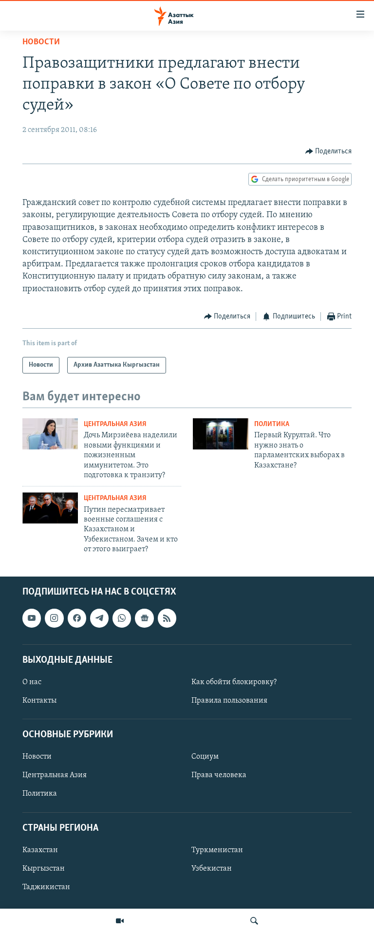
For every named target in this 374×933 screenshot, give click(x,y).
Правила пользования (229, 701)
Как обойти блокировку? (234, 682)
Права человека (218, 776)
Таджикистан (46, 887)
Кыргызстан (43, 869)
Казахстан (40, 850)
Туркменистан (217, 850)
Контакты (39, 701)
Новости (41, 42)
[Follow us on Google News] (144, 618)
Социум (205, 757)
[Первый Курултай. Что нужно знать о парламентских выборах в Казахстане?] (220, 433)
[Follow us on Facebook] (77, 618)
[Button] (328, 151)
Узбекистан (211, 869)
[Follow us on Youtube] (31, 618)
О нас (31, 682)
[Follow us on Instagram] (54, 618)
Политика (271, 424)
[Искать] (254, 921)
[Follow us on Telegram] (99, 618)
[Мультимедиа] (119, 921)
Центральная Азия (115, 424)
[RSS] (167, 618)
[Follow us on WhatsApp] (121, 618)
